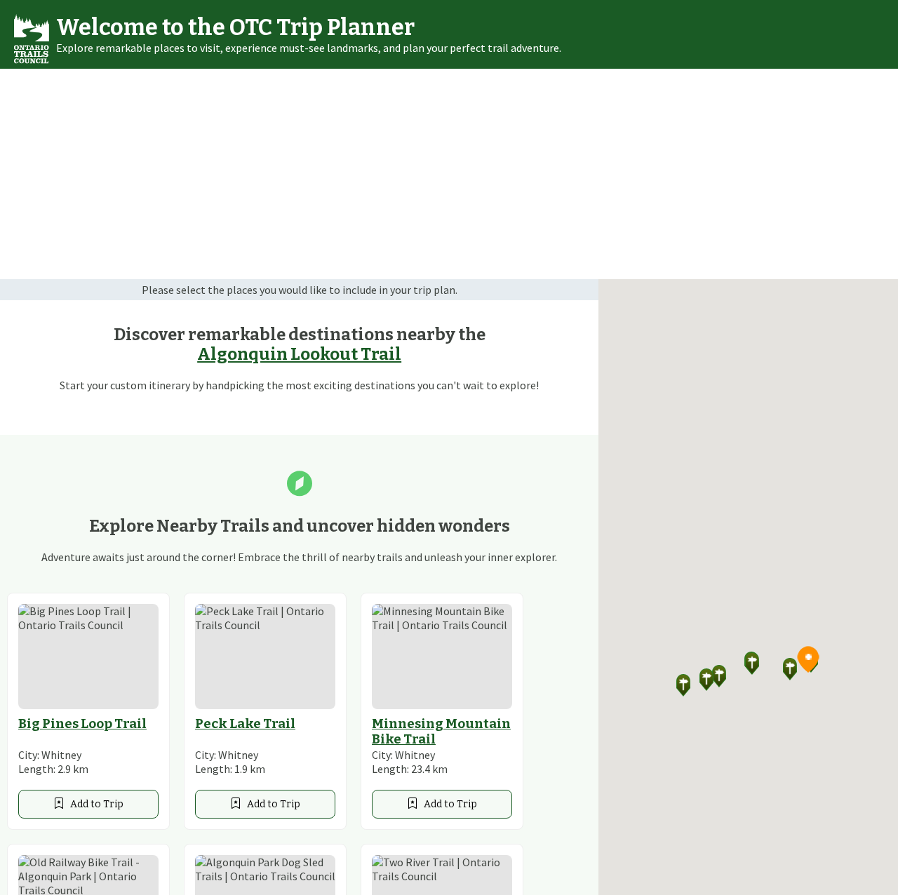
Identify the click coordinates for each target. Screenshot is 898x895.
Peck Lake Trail (245, 724)
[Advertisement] (449, 174)
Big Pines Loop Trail (82, 724)
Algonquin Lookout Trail (299, 354)
